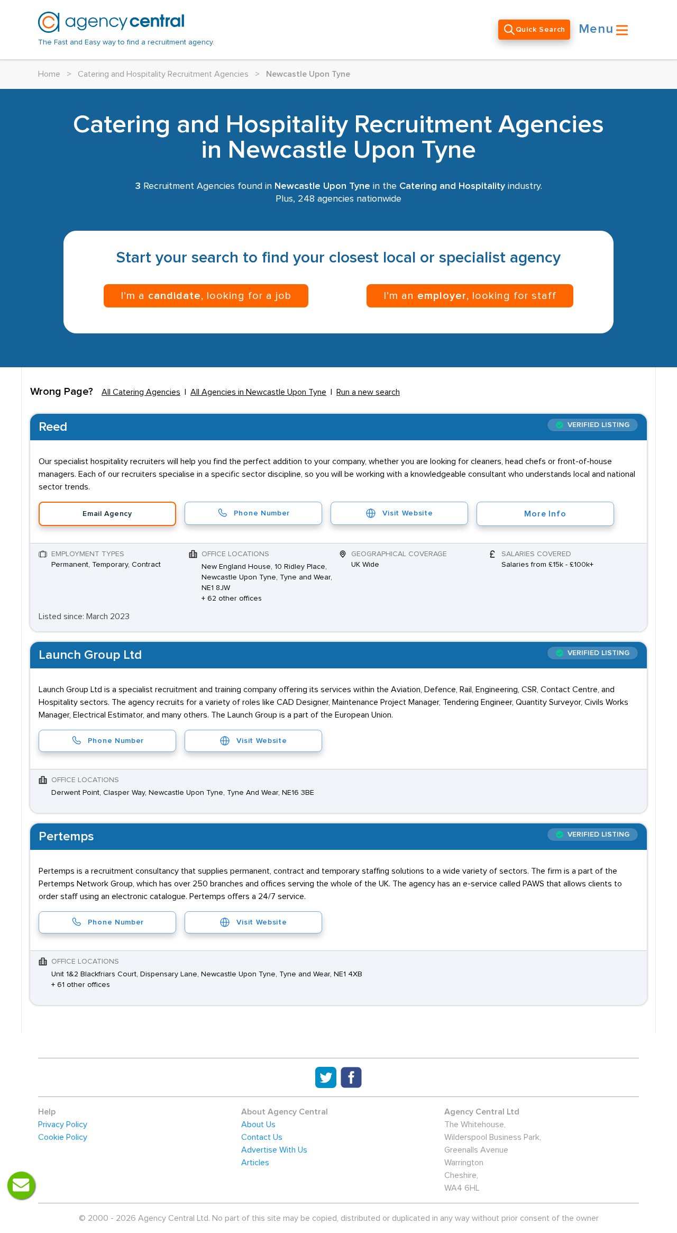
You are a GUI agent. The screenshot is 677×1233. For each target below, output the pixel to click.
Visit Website (407, 513)
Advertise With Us (274, 1150)
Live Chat (21, 1185)
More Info (545, 514)
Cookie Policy (62, 1137)
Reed (53, 427)
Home (49, 74)
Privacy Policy (62, 1124)
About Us (258, 1124)
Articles (255, 1162)
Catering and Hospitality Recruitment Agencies (163, 74)
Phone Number (262, 513)
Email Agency (107, 514)
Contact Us (261, 1137)
